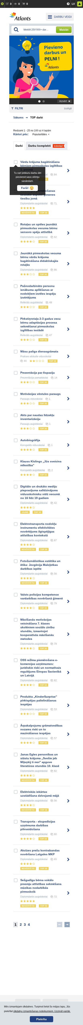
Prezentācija (27, 377)
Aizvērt (63, 101)
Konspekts (26, 445)
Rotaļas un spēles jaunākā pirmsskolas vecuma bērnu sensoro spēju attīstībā (38, 228)
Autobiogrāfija (30, 440)
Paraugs (25, 399)
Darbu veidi (63, 16)
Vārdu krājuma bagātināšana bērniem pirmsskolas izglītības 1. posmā (41, 165)
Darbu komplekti (39, 145)
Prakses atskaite (29, 356)
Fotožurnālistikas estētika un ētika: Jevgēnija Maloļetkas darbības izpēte (40, 564)
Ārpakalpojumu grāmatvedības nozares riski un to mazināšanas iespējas (41, 729)
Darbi (19, 145)
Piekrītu (41, 1019)
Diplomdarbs (27, 203)
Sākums (18, 117)
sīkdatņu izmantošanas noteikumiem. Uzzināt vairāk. (42, 1011)
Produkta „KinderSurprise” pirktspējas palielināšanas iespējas (38, 700)
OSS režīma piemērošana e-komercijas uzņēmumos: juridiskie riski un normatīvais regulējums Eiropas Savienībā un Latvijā (40, 667)
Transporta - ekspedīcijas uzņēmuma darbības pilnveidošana (37, 825)
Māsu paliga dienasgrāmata (39, 351)
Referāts (25, 302)
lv (73, 3)
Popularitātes (39, 134)
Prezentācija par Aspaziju (37, 372)
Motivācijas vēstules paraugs (40, 393)
